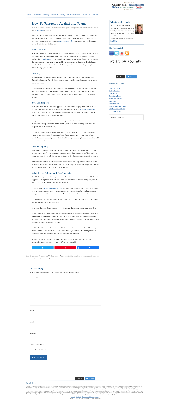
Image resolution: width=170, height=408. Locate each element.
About (73, 397)
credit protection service (53, 188)
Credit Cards (113, 93)
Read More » (114, 41)
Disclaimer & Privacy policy (90, 397)
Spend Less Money (115, 111)
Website (33, 333)
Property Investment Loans (117, 106)
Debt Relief (112, 101)
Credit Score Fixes (115, 96)
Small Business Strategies (117, 109)
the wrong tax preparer (87, 109)
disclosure (40, 30)
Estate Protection (114, 104)
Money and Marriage (115, 98)
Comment (34, 278)
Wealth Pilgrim (44, 6)
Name (33, 310)
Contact (78, 397)
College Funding (114, 91)
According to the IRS (65, 41)
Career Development (115, 88)
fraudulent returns (47, 59)
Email (33, 322)
